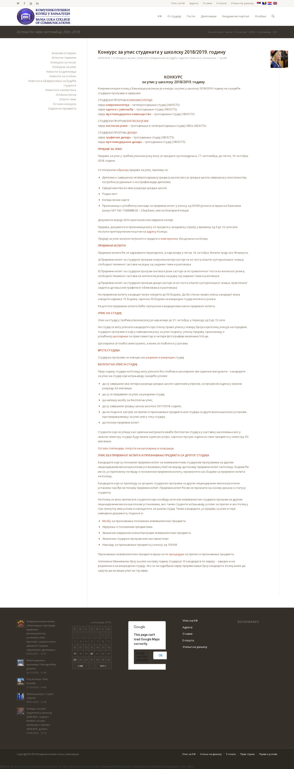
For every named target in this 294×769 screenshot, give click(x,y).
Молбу (106, 521)
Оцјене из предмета (62, 108)
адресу (151, 231)
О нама (207, 3)
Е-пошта (222, 3)
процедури (176, 554)
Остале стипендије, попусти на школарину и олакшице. (136, 448)
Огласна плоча (66, 95)
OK (160, 655)
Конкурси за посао (63, 62)
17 (75, 653)
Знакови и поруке (63, 53)
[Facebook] (24, 3)
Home (228, 32)
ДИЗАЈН (132, 132)
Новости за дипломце (61, 71)
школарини (120, 336)
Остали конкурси (64, 104)
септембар (264, 32)
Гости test (241, 32)
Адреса (193, 3)
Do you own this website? (142, 657)
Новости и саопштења (203, 57)
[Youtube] (31, 3)
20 (91, 653)
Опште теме (67, 99)
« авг (80, 665)
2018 (252, 32)
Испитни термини (64, 57)
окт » (103, 665)
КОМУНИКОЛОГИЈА (139, 100)
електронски (169, 239)
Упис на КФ (178, 3)
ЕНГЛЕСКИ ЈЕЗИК (138, 121)
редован (152, 357)
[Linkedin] (37, 3)
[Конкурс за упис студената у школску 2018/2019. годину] (279, 59)
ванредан (168, 357)
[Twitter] (18, 3)
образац (122, 170)
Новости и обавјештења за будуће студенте (162, 57)
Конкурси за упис (126, 57)
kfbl (225, 57)
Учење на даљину (242, 3)
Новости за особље (63, 76)
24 (75, 659)
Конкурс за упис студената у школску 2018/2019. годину (162, 52)
